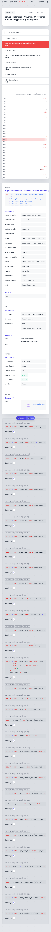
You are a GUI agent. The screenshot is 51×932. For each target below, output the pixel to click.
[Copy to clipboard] (44, 194)
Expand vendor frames (13, 32)
